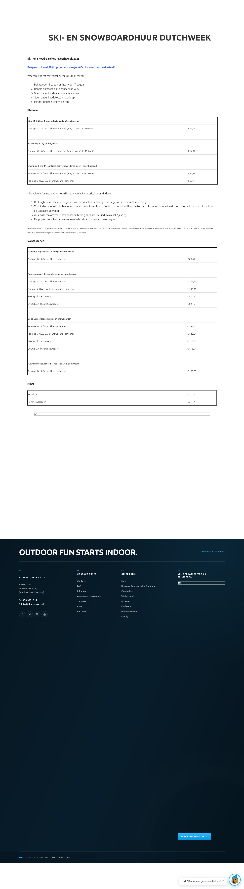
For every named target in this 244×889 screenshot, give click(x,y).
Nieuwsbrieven (129, 611)
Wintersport (127, 596)
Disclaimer (52, 857)
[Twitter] (30, 614)
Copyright (64, 857)
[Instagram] (37, 614)
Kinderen (126, 606)
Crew (79, 606)
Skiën (124, 581)
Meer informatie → (194, 836)
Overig (124, 616)
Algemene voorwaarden (89, 596)
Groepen (125, 601)
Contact (81, 581)
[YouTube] (44, 614)
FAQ (79, 586)
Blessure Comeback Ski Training (138, 586)
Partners (81, 611)
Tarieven (81, 601)
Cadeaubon (127, 591)
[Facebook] (22, 614)
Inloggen (81, 591)
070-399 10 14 (30, 600)
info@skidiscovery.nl (32, 604)
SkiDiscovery (26, 16)
